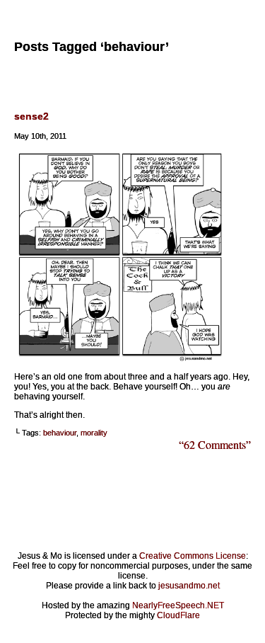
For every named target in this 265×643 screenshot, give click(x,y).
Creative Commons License (192, 556)
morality (94, 432)
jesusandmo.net (189, 586)
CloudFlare (178, 615)
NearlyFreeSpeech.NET (178, 605)
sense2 (31, 116)
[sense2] (120, 358)
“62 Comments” (215, 444)
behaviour (59, 432)
